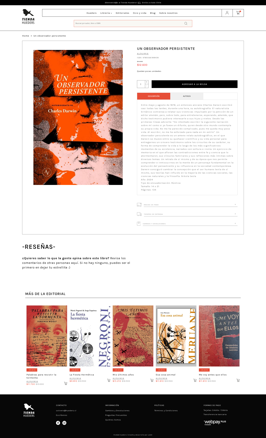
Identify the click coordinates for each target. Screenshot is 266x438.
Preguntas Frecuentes (116, 415)
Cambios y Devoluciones (117, 410)
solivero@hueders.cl (66, 410)
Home (25, 35)
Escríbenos (61, 415)
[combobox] (133, 23)
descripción (153, 96)
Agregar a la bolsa (194, 84)
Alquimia (143, 53)
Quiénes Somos (113, 420)
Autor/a (187, 96)
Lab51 (150, 435)
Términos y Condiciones (166, 410)
